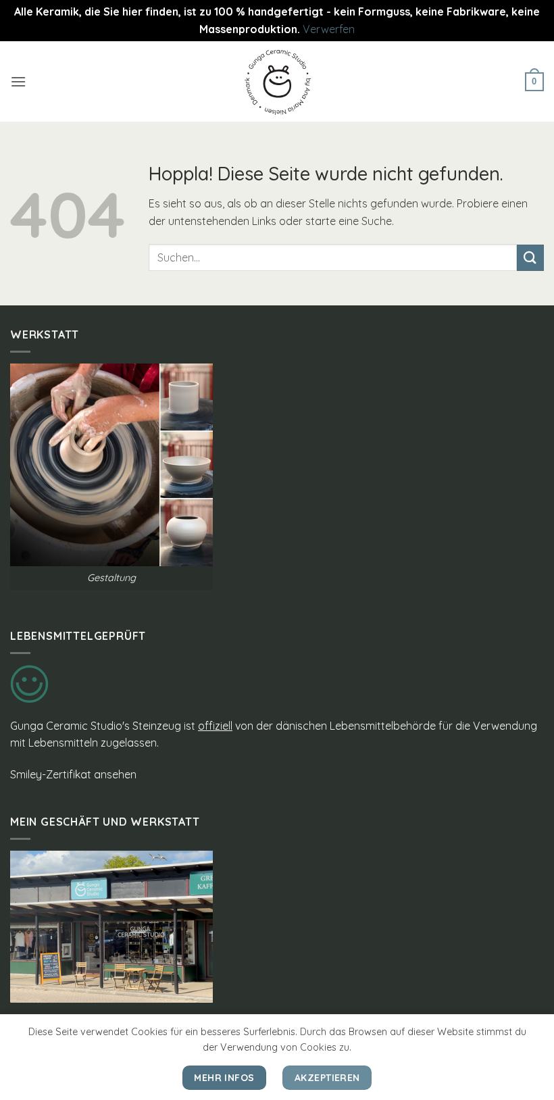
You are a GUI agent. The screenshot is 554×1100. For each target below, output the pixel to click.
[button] (18, 81)
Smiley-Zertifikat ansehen (73, 774)
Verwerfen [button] (329, 29)
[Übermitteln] (530, 258)
